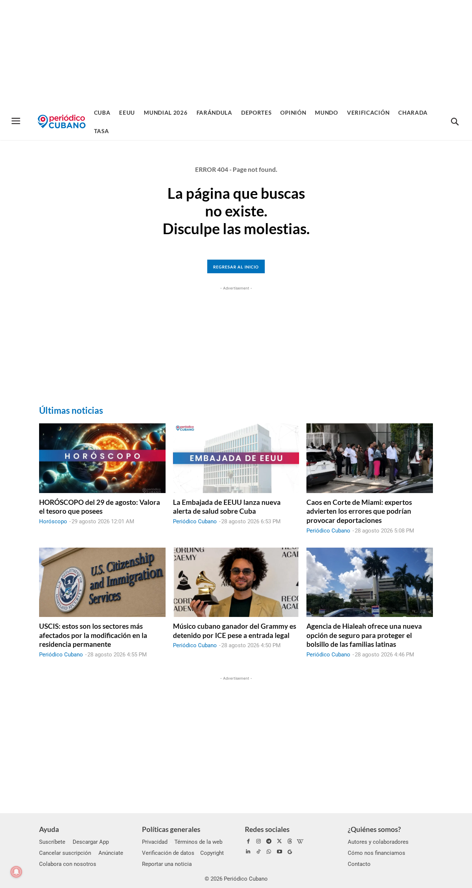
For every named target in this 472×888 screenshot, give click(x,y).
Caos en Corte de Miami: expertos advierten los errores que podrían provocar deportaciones (359, 511)
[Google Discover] (290, 852)
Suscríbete (52, 842)
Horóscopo (53, 521)
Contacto (359, 864)
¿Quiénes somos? (374, 829)
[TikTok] (258, 852)
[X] (279, 841)
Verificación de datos (168, 853)
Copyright (212, 853)
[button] (454, 122)
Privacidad (154, 842)
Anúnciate (110, 853)
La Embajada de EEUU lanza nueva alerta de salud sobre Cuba (227, 507)
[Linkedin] (248, 852)
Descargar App (91, 842)
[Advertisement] (236, 51)
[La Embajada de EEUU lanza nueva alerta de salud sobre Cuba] (236, 458)
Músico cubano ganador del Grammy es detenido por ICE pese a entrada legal (234, 630)
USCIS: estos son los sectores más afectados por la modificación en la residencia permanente (93, 635)
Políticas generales (171, 829)
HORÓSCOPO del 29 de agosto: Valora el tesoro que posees (99, 507)
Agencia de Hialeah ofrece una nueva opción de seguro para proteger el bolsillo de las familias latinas (364, 635)
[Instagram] (258, 841)
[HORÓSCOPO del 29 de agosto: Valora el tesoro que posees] (102, 458)
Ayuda (49, 829)
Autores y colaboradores (378, 842)
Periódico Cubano (195, 521)
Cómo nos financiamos (376, 853)
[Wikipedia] (300, 841)
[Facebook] (248, 841)
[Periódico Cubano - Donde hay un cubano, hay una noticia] (62, 121)
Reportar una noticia (167, 864)
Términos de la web (198, 842)
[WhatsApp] (269, 852)
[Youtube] (279, 852)
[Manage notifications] (16, 872)
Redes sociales (267, 829)
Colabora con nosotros (67, 864)
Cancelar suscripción (65, 853)
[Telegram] (269, 841)
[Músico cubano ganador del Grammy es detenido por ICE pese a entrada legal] (236, 582)
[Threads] (290, 841)
